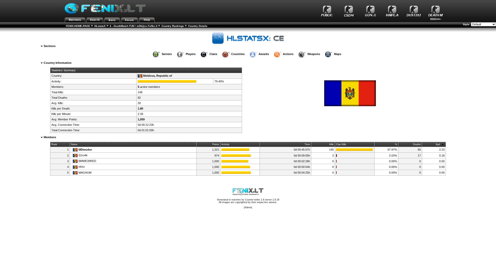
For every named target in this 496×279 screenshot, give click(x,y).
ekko (82, 166)
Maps (337, 54)
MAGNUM (85, 172)
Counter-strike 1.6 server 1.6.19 (262, 199)
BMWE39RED (87, 160)
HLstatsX (100, 26)
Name (74, 144)
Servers (167, 54)
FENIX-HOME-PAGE (78, 26)
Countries (238, 54)
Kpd (438, 144)
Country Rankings (172, 26)
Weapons (313, 54)
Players (191, 54)
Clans (213, 54)
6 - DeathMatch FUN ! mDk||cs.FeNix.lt (133, 26)
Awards (264, 54)
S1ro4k (83, 155)
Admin (248, 207)
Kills (331, 144)
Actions (288, 54)
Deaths (417, 144)
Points (215, 144)
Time (307, 144)
